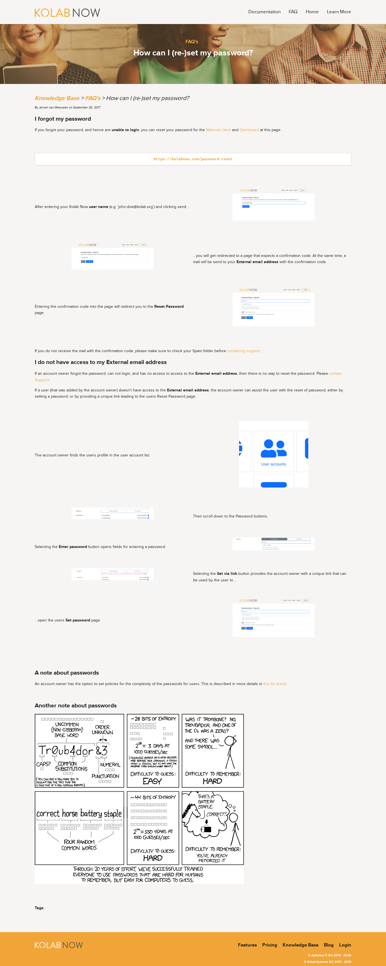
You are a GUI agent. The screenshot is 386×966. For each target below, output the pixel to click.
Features (247, 945)
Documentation (264, 12)
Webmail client (218, 130)
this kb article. (275, 684)
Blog (329, 945)
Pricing (269, 945)
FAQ (293, 12)
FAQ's (191, 42)
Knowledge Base (57, 98)
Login (345, 945)
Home (312, 12)
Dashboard (249, 130)
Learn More (339, 12)
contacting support (243, 351)
